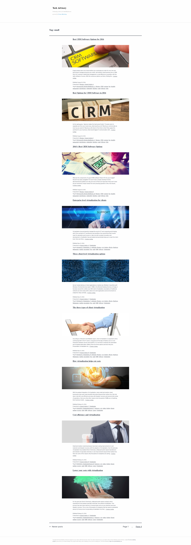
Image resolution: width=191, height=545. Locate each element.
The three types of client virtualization (89, 307)
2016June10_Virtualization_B (84, 354)
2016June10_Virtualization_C (84, 301)
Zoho (107, 88)
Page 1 (126, 527)
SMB (97, 249)
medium (81, 249)
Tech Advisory (59, 7)
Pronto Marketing (62, 14)
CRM (102, 86)
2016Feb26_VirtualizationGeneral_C (85, 408)
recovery (79, 410)
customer (106, 86)
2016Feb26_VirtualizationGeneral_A (85, 517)
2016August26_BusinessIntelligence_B (86, 193)
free (109, 86)
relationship (89, 88)
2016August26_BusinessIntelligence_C (86, 140)
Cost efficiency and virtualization (86, 414)
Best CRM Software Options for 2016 (88, 39)
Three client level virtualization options (89, 253)
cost (103, 247)
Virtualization (92, 245)
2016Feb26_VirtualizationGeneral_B (85, 464)
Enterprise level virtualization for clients (89, 200)
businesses (97, 408)
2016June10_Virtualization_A (84, 247)
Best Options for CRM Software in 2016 (89, 92)
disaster (112, 408)
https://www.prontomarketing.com (116, 541)
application (94, 247)
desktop (106, 247)
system (94, 410)
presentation (86, 249)
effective (111, 247)
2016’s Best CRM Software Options (87, 146)
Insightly (113, 86)
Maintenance (76, 249)
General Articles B (89, 191)
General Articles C (89, 138)
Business (82, 84)
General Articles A (89, 84)
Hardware (115, 247)
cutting (104, 408)
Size (91, 249)
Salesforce (95, 88)
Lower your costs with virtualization (88, 470)
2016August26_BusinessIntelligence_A (86, 86)
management (76, 88)
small (99, 88)
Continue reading (77, 185)
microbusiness (82, 88)
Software (103, 88)
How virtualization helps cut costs (87, 361)
